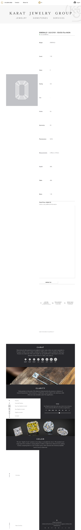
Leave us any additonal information (48, 204)
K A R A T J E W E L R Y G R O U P (40, 13)
